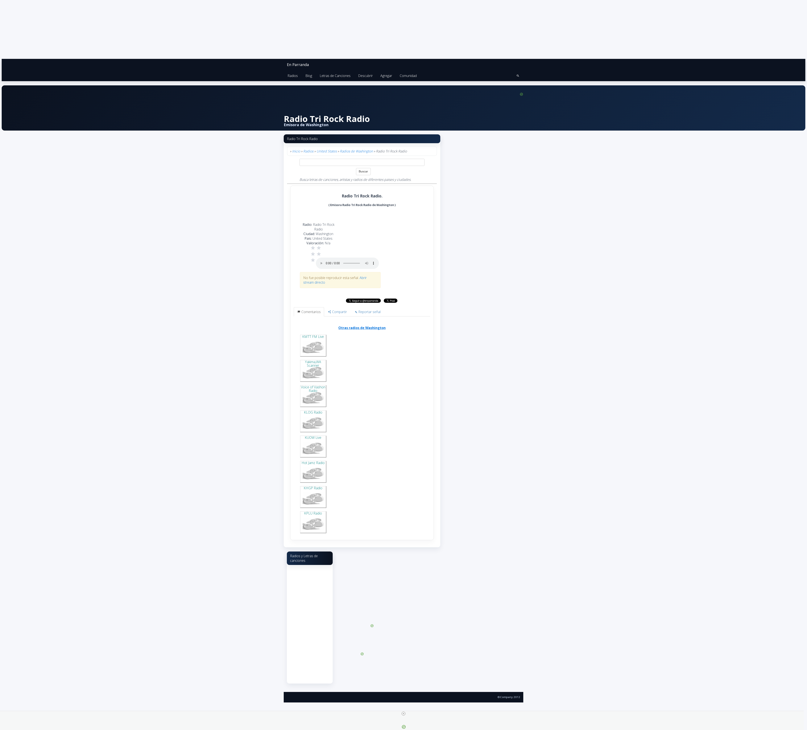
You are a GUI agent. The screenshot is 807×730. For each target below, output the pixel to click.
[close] (403, 713)
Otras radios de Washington (362, 327)
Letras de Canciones (335, 75)
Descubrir (365, 75)
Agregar (386, 75)
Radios (292, 75)
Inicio (296, 151)
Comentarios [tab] (311, 311)
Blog (308, 75)
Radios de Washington (356, 151)
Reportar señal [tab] (369, 311)
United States (326, 151)
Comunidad (408, 75)
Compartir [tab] (339, 311)
